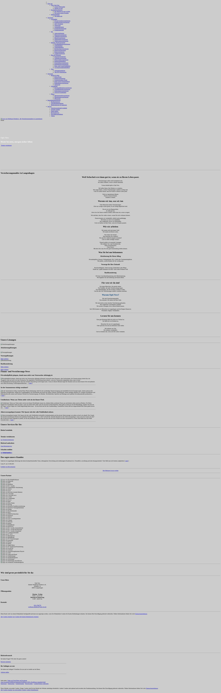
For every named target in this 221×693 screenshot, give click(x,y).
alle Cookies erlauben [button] (6, 617)
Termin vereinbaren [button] (6, 162)
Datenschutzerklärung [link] (141, 614)
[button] (110, 168)
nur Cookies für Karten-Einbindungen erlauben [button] (26, 617)
